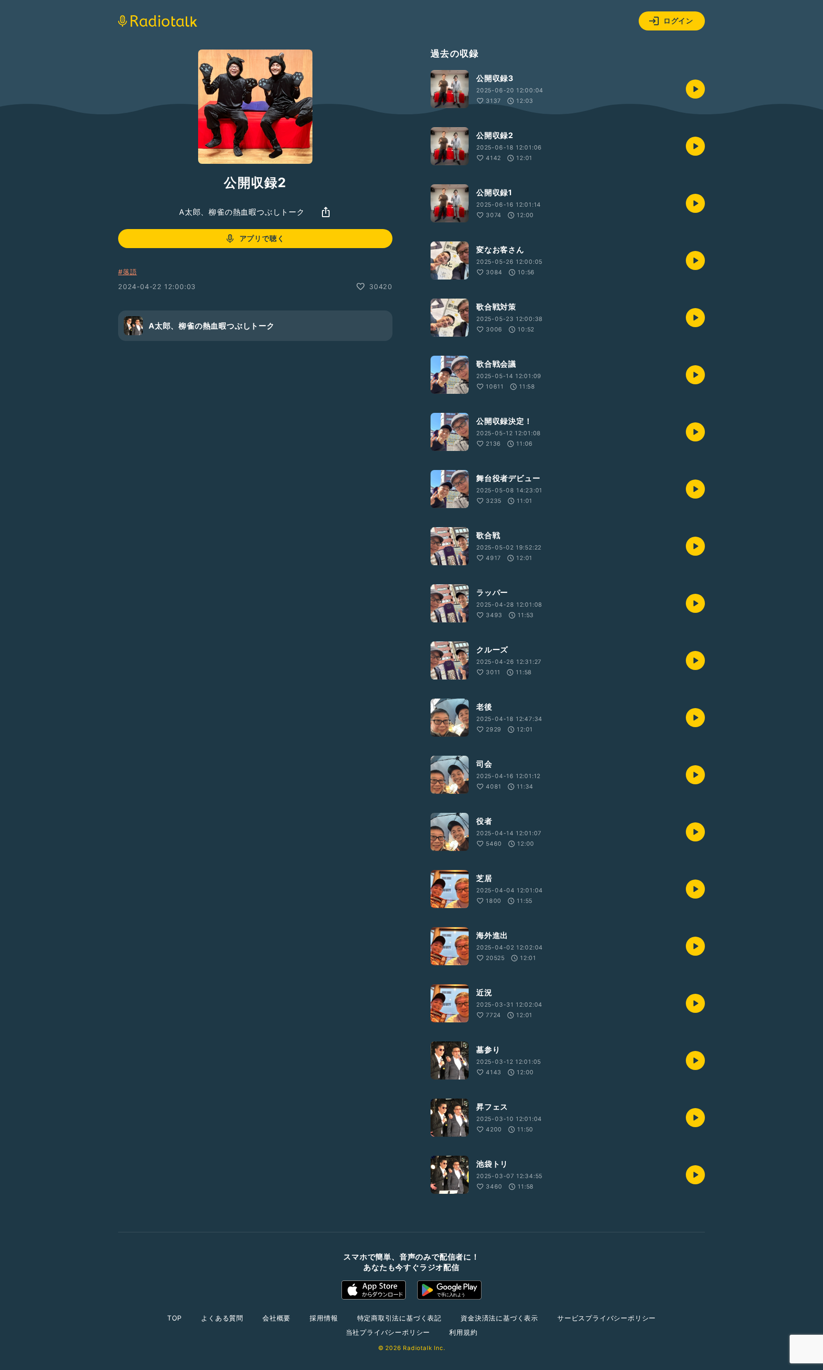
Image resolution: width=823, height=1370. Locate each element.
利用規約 (463, 1332)
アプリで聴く (262, 238)
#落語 (127, 272)
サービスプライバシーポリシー (606, 1318)
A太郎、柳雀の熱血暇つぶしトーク (242, 212)
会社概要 (276, 1318)
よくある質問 (222, 1318)
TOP (174, 1318)
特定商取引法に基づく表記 (399, 1318)
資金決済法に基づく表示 (499, 1318)
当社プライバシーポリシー (388, 1332)
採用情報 (324, 1318)
